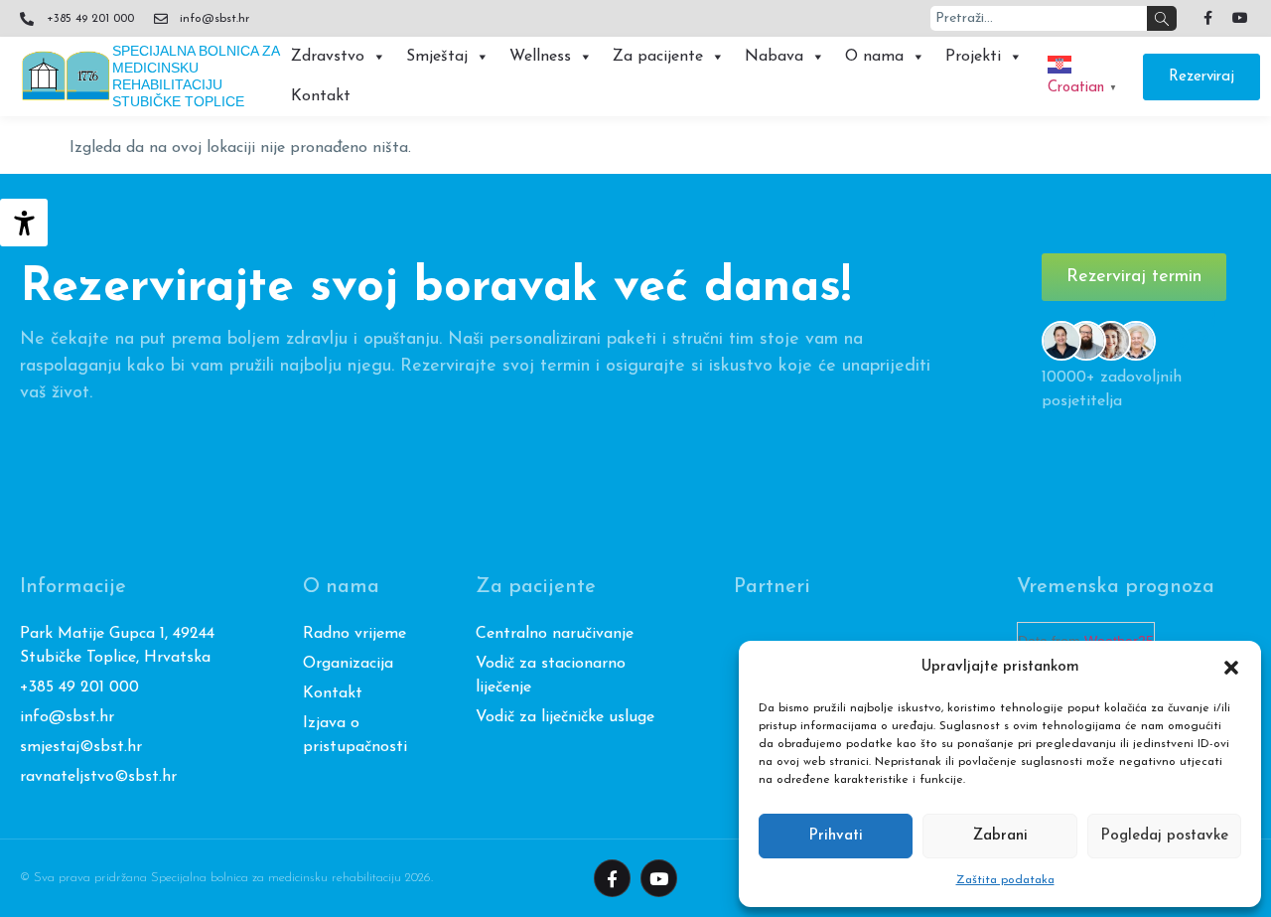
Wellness (540, 57)
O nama (874, 57)
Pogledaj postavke (1164, 836)
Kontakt (321, 96)
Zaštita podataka (1005, 880)
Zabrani (1000, 836)
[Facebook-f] (1207, 18)
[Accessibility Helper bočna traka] (24, 222)
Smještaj (437, 57)
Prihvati (835, 836)
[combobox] (1038, 18)
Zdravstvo (327, 57)
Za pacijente (658, 57)
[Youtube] (1240, 18)
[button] (1231, 668)
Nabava (774, 57)
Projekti (973, 57)
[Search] (1162, 18)
